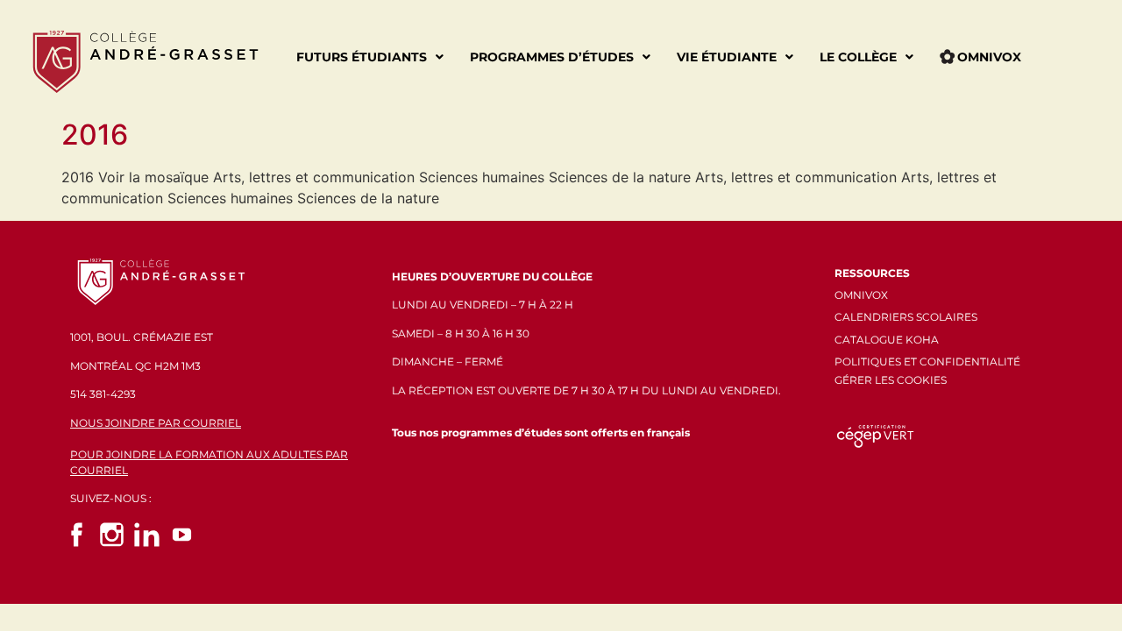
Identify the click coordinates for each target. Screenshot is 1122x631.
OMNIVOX (861, 294)
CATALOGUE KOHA (886, 339)
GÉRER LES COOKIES (890, 379)
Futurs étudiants (361, 57)
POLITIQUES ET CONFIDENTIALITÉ (927, 361)
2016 (94, 134)
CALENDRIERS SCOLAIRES (905, 316)
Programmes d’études (552, 57)
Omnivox (989, 57)
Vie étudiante (727, 57)
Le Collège (858, 57)
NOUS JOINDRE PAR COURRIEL (155, 422)
